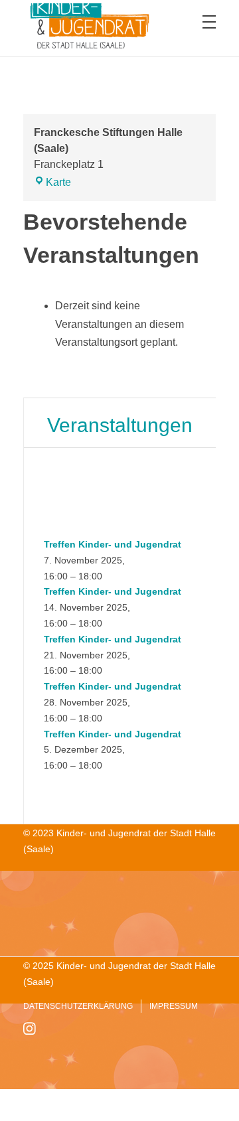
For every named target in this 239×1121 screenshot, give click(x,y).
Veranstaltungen (120, 425)
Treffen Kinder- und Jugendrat (112, 544)
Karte (58, 182)
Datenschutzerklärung (78, 1005)
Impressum (173, 1005)
